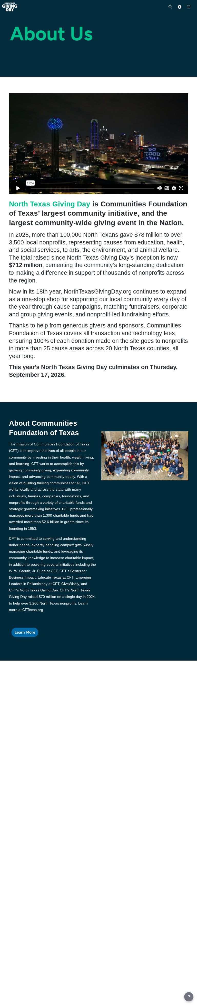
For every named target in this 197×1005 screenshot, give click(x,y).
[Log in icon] (179, 7)
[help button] (188, 996)
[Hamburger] (188, 7)
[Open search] (170, 7)
